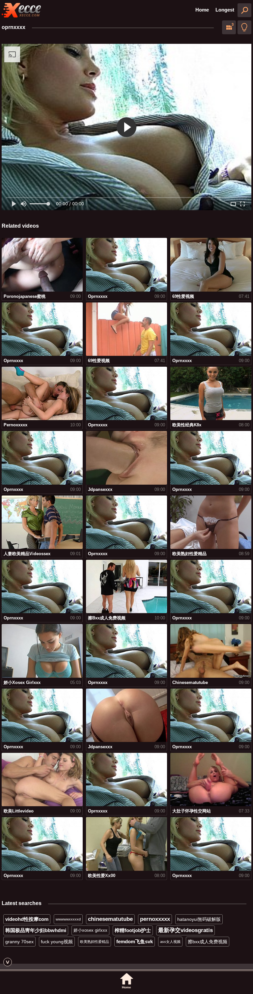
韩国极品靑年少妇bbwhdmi (35, 930)
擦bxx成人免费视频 (207, 941)
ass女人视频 (170, 942)
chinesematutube (110, 919)
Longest (224, 10)
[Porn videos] (21, 10)
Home (202, 10)
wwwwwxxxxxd (68, 919)
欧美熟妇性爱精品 (94, 942)
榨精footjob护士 (133, 930)
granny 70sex (19, 941)
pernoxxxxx (155, 919)
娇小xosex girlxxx (90, 930)
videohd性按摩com (26, 919)
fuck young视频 (57, 941)
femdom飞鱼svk (134, 941)
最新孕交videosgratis (185, 930)
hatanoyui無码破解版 (199, 919)
